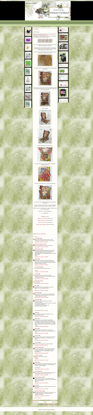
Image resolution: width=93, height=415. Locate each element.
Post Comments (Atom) (48, 404)
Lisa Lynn (37, 342)
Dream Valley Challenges (41, 224)
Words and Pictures (39, 377)
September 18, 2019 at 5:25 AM (41, 316)
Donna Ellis (37, 292)
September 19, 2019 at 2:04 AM (41, 360)
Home (45, 402)
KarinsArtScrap (38, 266)
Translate (65, 66)
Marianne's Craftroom (39, 244)
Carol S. (36, 335)
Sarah (36, 312)
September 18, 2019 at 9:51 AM (41, 340)
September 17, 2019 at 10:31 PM (41, 278)
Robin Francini (38, 280)
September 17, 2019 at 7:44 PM (41, 246)
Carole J (36, 273)
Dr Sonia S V (37, 355)
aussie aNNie (37, 238)
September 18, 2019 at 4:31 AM (41, 310)
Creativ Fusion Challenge (43, 222)
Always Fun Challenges (42, 218)
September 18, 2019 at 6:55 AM (41, 326)
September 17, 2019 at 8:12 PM (41, 264)
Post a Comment (37, 397)
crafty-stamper (38, 248)
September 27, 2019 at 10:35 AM (42, 395)
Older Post (54, 402)
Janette (36, 258)
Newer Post (36, 402)
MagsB (36, 362)
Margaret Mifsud (38, 347)
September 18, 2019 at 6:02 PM (41, 353)
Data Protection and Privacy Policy (63, 101)
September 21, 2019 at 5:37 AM (41, 388)
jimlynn (36, 328)
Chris (36, 285)
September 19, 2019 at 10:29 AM (42, 369)
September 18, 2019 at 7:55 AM (41, 333)
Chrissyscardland (31, 3)
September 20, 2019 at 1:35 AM (41, 382)
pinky (36, 385)
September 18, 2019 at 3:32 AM (41, 290)
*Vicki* (36, 318)
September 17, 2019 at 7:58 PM (41, 256)
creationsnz (37, 299)
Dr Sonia (36, 358)
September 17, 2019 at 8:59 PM (41, 271)
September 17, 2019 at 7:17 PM (41, 241)
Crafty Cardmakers (41, 220)
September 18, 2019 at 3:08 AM (41, 283)
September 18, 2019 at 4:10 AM (41, 297)
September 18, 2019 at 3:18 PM (41, 345)
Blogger (53, 409)
